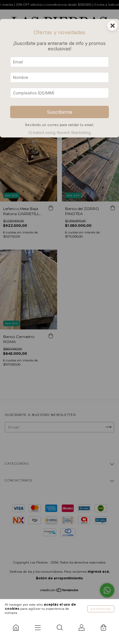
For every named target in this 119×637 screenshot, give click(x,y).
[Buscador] (59, 627)
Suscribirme (59, 112)
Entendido (101, 608)
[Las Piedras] (16, 627)
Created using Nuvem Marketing (59, 132)
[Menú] (38, 627)
